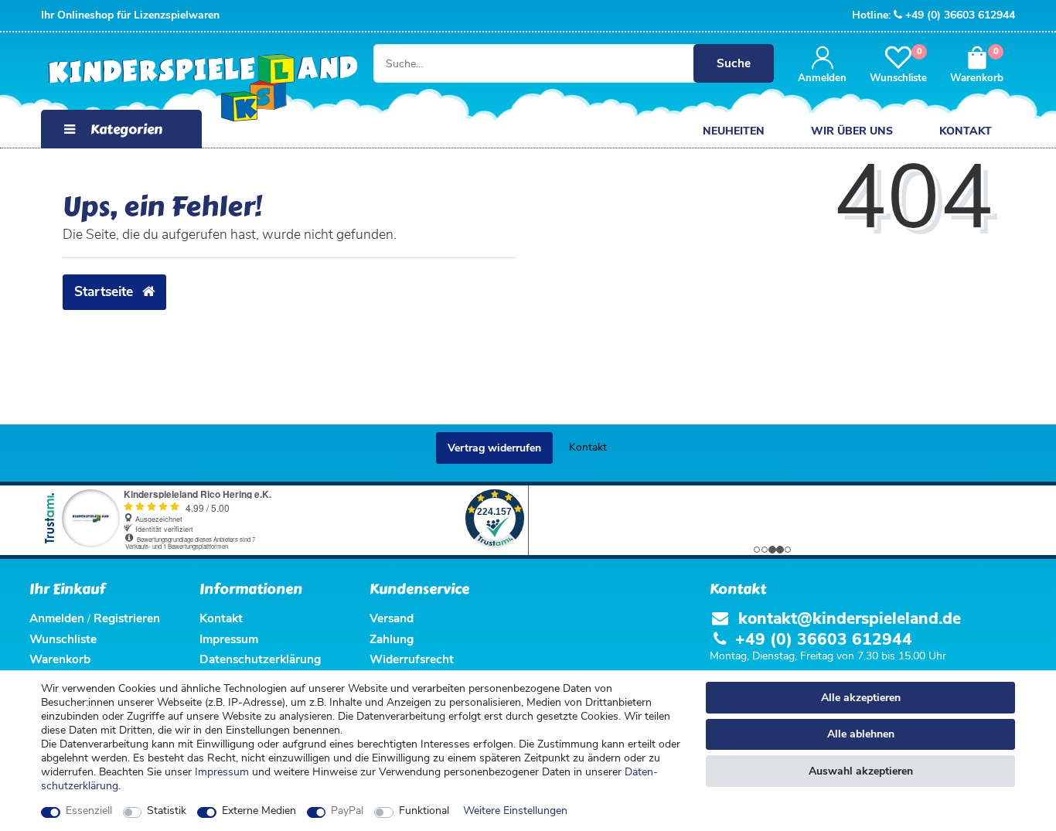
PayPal (347, 811)
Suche (734, 63)
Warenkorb (59, 659)
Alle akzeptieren (861, 697)
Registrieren (127, 618)
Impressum (222, 772)
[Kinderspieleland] (187, 89)
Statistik (166, 811)
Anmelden (56, 618)
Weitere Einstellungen (515, 811)
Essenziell (89, 811)
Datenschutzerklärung (260, 659)
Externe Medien (259, 811)
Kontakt (965, 131)
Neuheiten (734, 131)
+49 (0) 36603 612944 (960, 15)
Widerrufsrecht (412, 659)
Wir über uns (852, 131)
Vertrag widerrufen (494, 448)
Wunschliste (63, 639)
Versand (392, 618)
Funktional (424, 811)
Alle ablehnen (860, 734)
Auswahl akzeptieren (861, 771)
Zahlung (392, 639)
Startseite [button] (105, 291)
